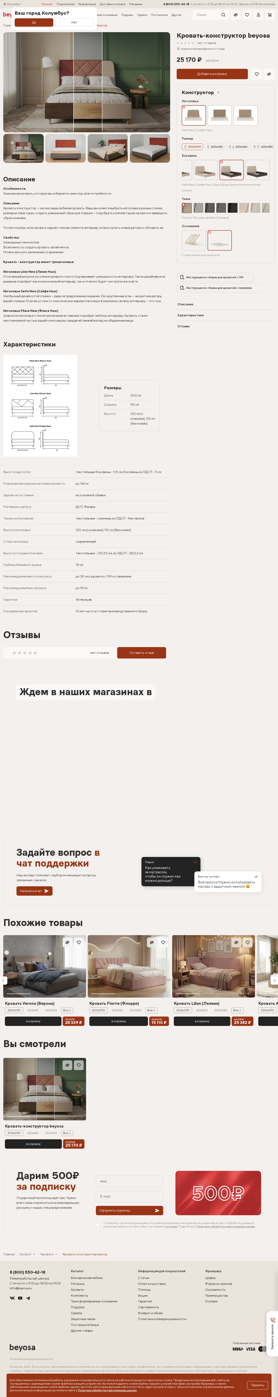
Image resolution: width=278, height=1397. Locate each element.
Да (34, 22)
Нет (74, 22)
